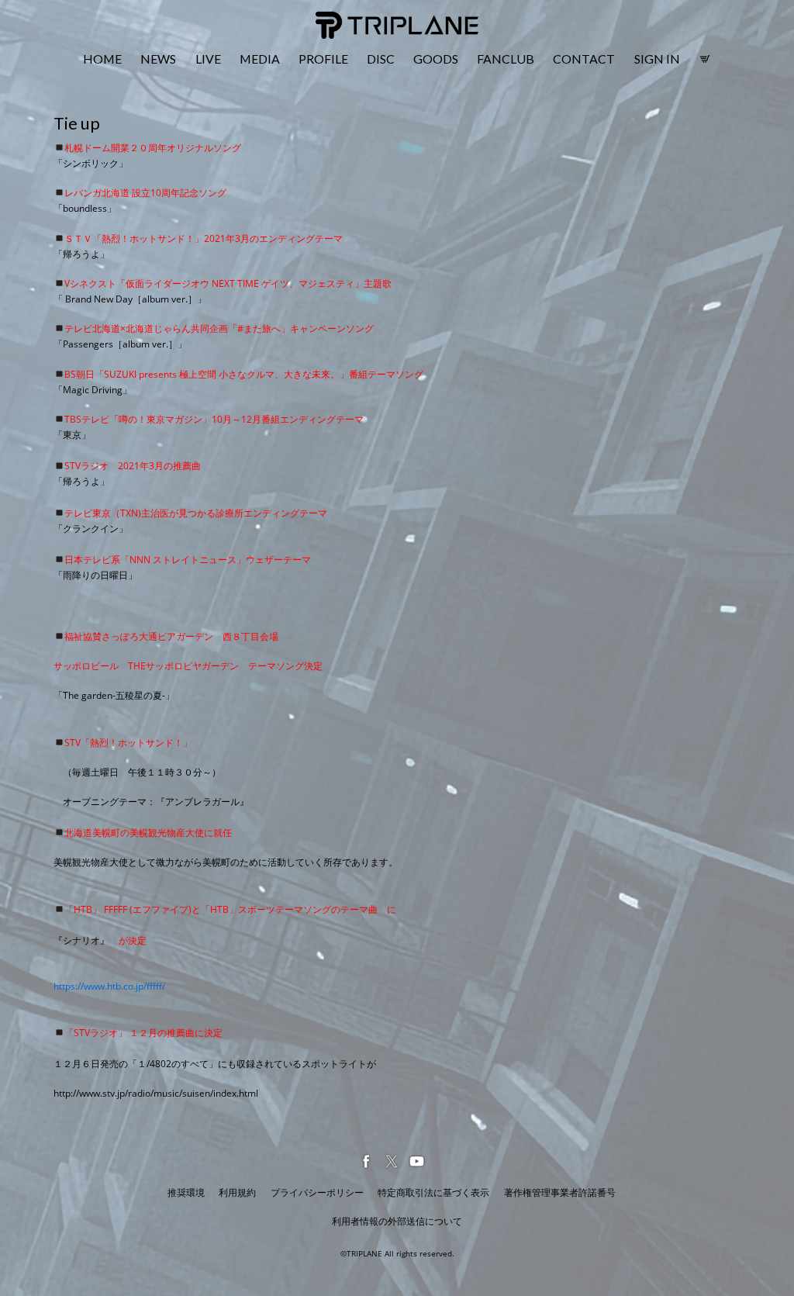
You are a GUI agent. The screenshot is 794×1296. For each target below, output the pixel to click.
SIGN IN (657, 58)
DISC (381, 58)
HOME (102, 58)
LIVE (208, 58)
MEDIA (260, 58)
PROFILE (323, 58)
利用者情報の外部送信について (397, 1221)
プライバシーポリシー (317, 1192)
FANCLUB (505, 58)
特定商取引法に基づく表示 (433, 1192)
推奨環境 (186, 1192)
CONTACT (584, 58)
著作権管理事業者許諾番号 (560, 1192)
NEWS (158, 58)
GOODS (435, 58)
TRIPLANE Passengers (368, 20)
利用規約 (237, 1192)
